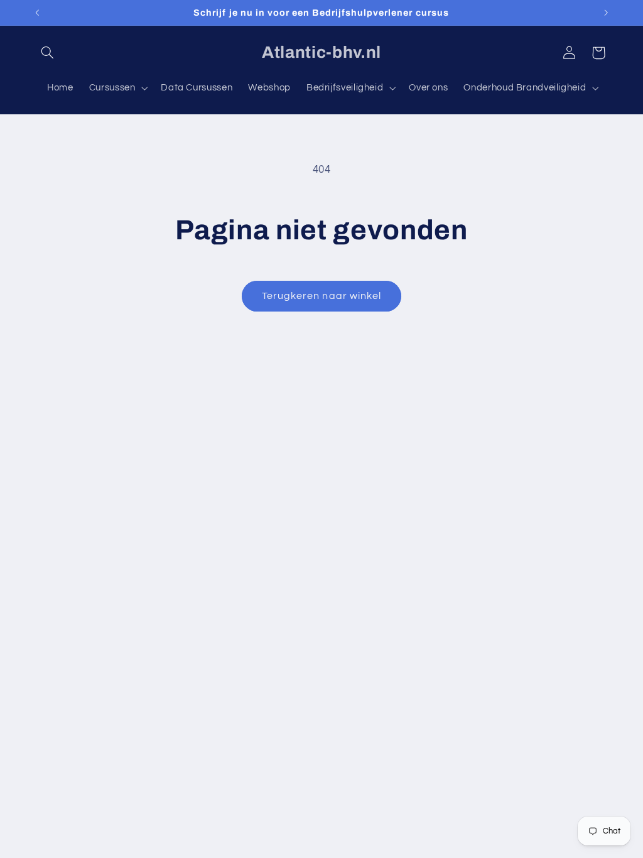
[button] (47, 52)
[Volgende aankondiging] (606, 12)
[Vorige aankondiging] (37, 12)
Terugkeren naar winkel (321, 296)
